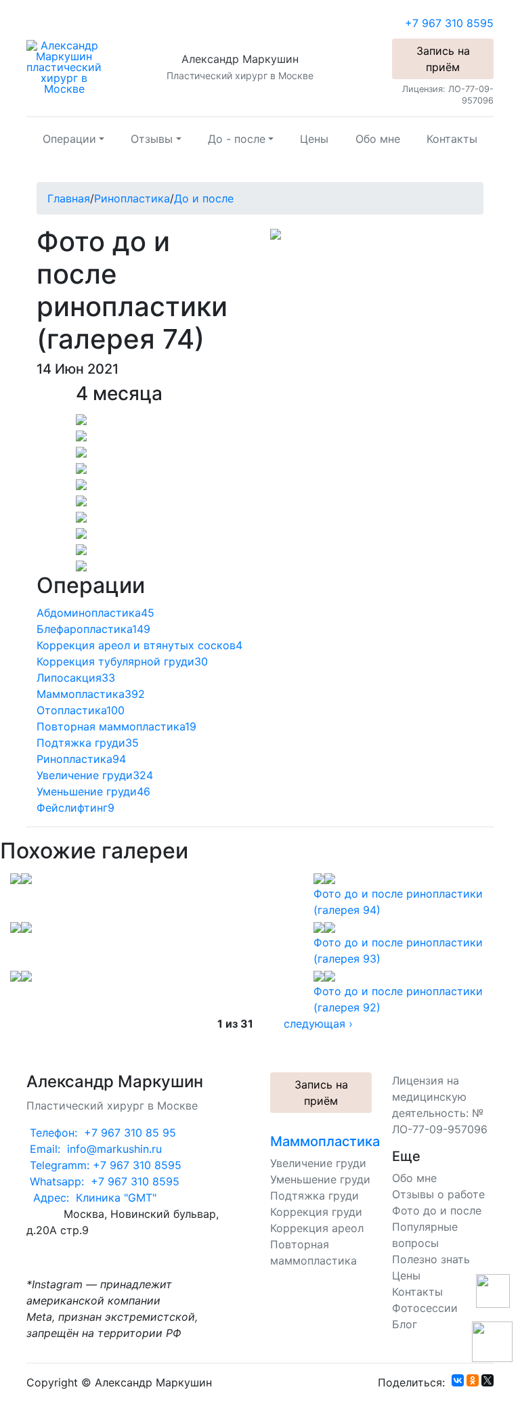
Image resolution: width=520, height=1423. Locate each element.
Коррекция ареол (317, 1228)
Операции (69, 139)
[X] (487, 1380)
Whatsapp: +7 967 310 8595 (102, 1181)
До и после (204, 198)
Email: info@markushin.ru (94, 1149)
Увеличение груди (318, 1163)
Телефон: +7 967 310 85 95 (101, 1132)
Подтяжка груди (314, 1195)
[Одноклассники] (473, 1380)
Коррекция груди (316, 1212)
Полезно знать (431, 1259)
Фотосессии (425, 1308)
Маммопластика (325, 1141)
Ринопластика (132, 198)
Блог (404, 1324)
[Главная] (64, 65)
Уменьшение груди (320, 1179)
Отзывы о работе (438, 1194)
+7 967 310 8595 (449, 23)
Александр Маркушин (240, 59)
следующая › (318, 1023)
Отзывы (152, 139)
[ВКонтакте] (458, 1380)
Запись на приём (443, 59)
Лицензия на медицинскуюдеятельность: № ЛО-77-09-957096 (440, 1105)
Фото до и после (436, 1210)
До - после (236, 139)
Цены (314, 139)
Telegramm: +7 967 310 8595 (103, 1165)
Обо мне (377, 139)
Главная (68, 198)
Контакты (452, 139)
